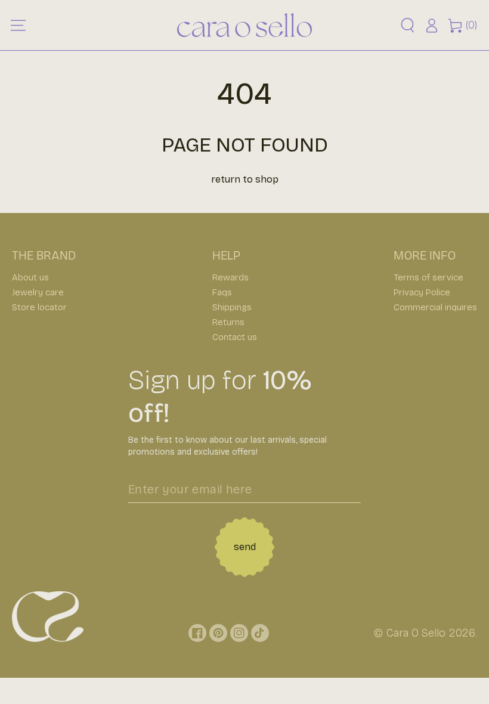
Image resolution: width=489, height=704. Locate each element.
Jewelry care (38, 292)
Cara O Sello (415, 633)
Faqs (222, 292)
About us (30, 277)
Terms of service (428, 277)
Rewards (230, 277)
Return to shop (244, 179)
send (245, 546)
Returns (228, 322)
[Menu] (18, 25)
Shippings (232, 307)
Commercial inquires (435, 307)
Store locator (39, 307)
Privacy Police (422, 292)
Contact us (234, 337)
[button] (407, 25)
